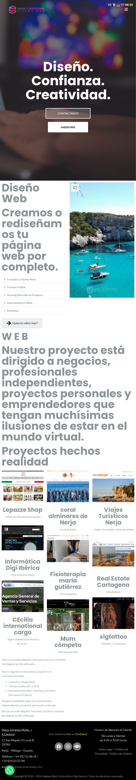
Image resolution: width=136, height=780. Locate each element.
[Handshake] (77, 753)
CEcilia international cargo (22, 626)
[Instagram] (68, 753)
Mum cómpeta (68, 641)
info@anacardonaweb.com (26, 767)
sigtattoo (113, 636)
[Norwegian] (123, 4)
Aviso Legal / (107, 749)
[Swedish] (131, 4)
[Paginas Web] (26, 9)
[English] (110, 4)
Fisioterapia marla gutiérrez (68, 580)
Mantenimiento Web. (20, 302)
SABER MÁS (68, 127)
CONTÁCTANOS (68, 113)
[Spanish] (127, 4)
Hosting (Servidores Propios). (25, 295)
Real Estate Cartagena (113, 581)
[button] (34, 279)
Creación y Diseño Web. (21, 279)
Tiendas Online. (16, 287)
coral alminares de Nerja (68, 516)
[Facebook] (59, 753)
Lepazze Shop (22, 510)
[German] (118, 4)
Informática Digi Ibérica (22, 564)
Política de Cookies (121, 753)
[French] (114, 4)
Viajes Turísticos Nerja (113, 516)
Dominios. (13, 310)
